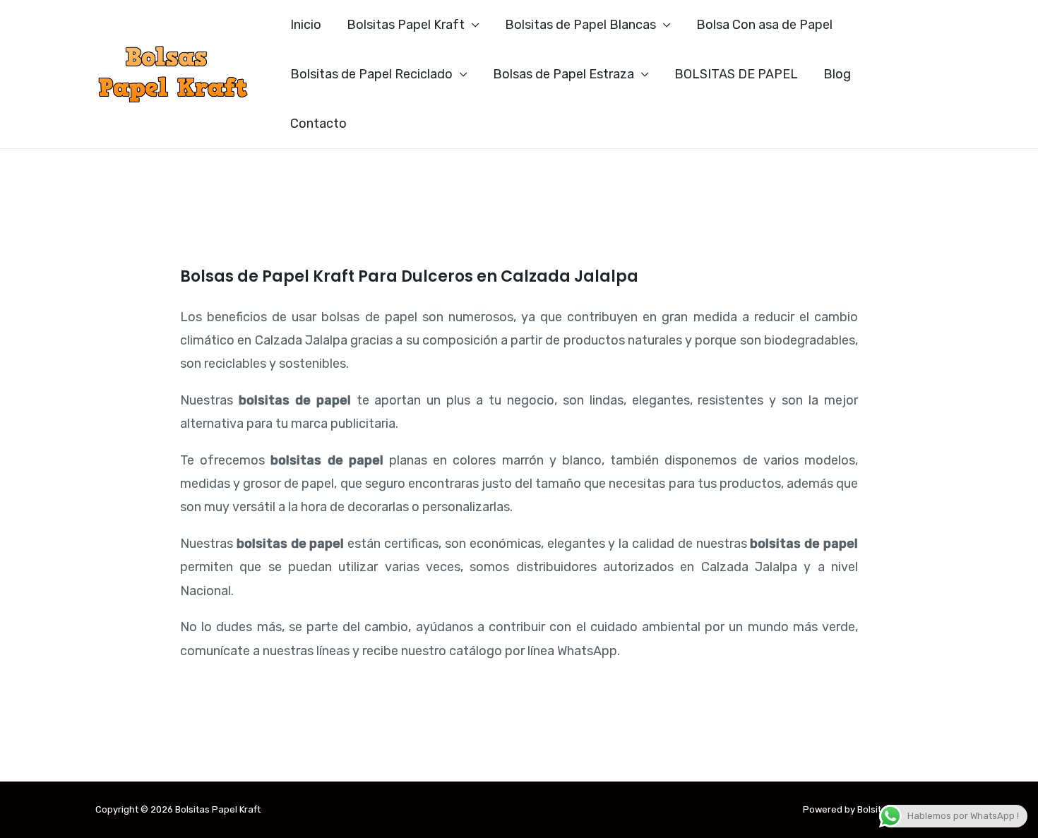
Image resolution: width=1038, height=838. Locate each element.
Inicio (305, 24)
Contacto (318, 123)
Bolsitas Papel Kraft (406, 24)
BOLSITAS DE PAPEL (736, 74)
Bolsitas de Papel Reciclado (371, 74)
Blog (837, 74)
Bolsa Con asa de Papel (764, 24)
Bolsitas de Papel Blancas (580, 24)
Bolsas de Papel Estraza (563, 74)
